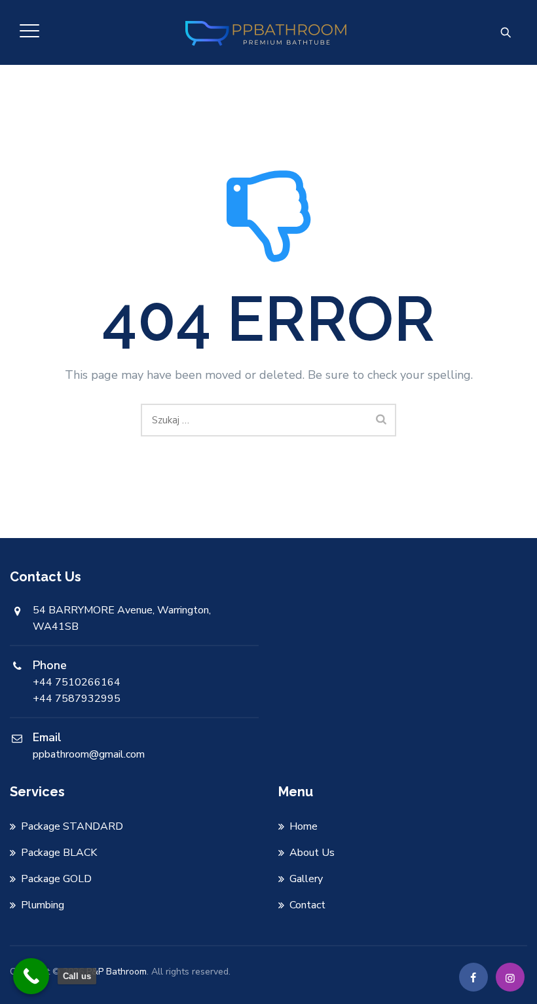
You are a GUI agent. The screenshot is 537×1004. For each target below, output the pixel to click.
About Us (312, 852)
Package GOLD (56, 879)
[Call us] (31, 976)
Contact (307, 905)
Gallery (306, 879)
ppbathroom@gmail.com (89, 754)
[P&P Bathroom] (267, 32)
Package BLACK (59, 852)
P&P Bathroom (116, 971)
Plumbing (42, 905)
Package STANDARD (72, 826)
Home (303, 826)
